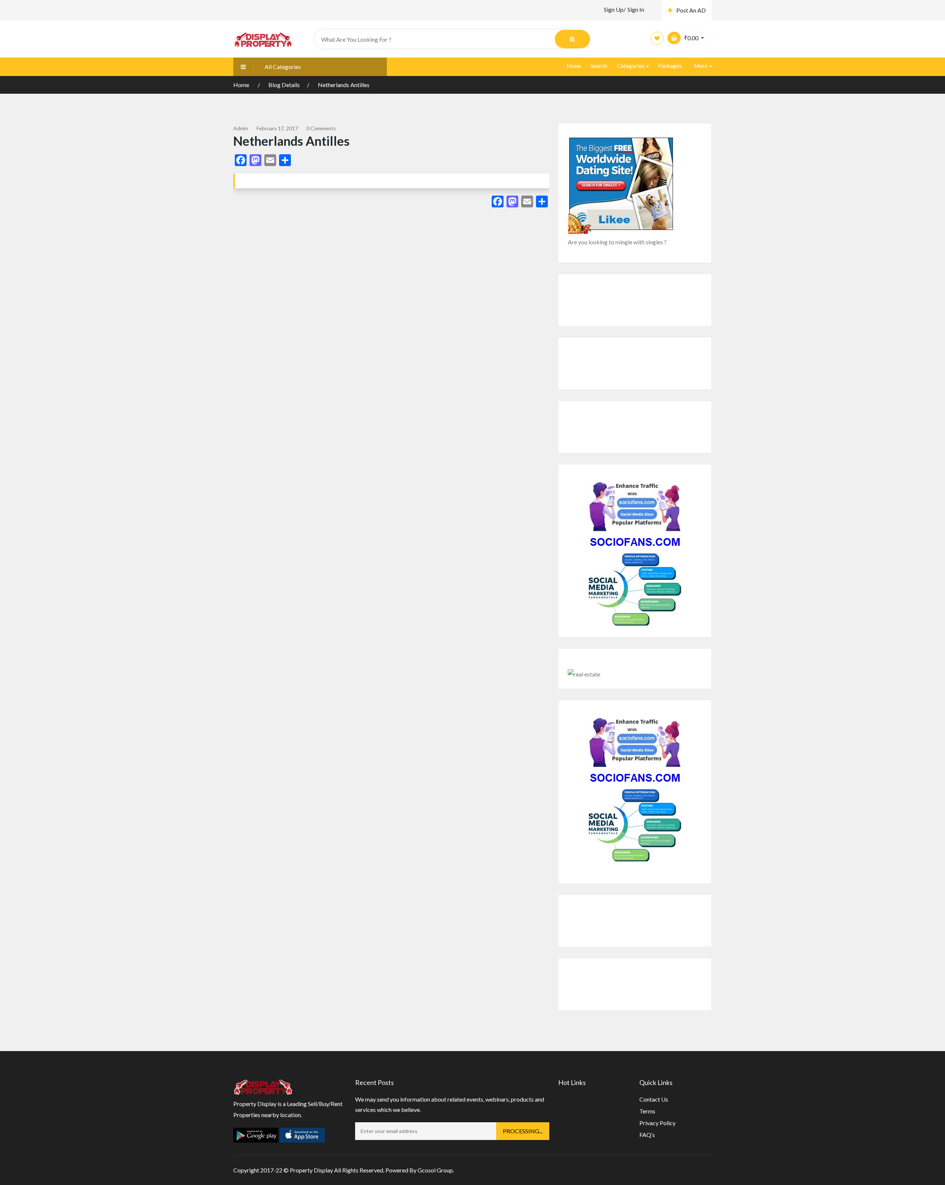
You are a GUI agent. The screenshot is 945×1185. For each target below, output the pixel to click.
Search (599, 65)
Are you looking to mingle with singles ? (617, 241)
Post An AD (691, 10)
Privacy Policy (657, 1122)
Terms (647, 1111)
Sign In (636, 9)
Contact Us (653, 1099)
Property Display (311, 1170)
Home (574, 65)
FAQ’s (647, 1134)
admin (240, 128)
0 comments (321, 128)
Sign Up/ (615, 9)
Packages (670, 65)
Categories (631, 65)
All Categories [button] (283, 66)
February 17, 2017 (277, 128)
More (701, 65)
